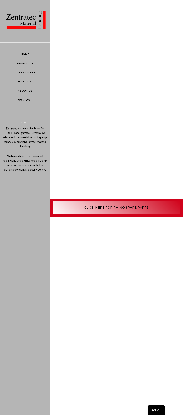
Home (25, 54)
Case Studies (25, 72)
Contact (25, 99)
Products (25, 63)
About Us (25, 90)
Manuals (25, 81)
